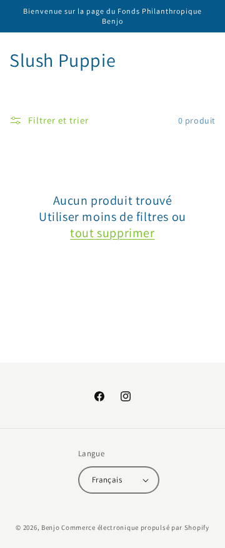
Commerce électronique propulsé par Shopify (135, 527)
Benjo (50, 527)
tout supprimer (112, 233)
